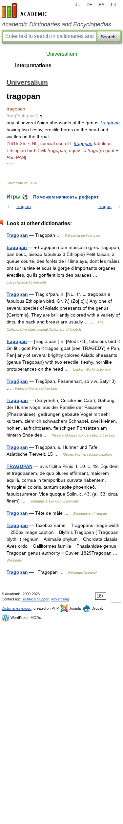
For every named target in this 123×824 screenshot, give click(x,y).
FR (113, 5)
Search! (109, 36)
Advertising (60, 599)
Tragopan (110, 122)
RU (77, 5)
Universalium (61, 54)
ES (102, 5)
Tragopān (17, 400)
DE (89, 5)
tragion (23, 206)
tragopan (83, 143)
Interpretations (33, 65)
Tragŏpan (17, 381)
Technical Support (35, 599)
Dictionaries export (16, 608)
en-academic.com (25, 10)
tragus (105, 206)
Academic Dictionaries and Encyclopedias (56, 24)
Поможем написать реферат (66, 196)
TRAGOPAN (19, 466)
